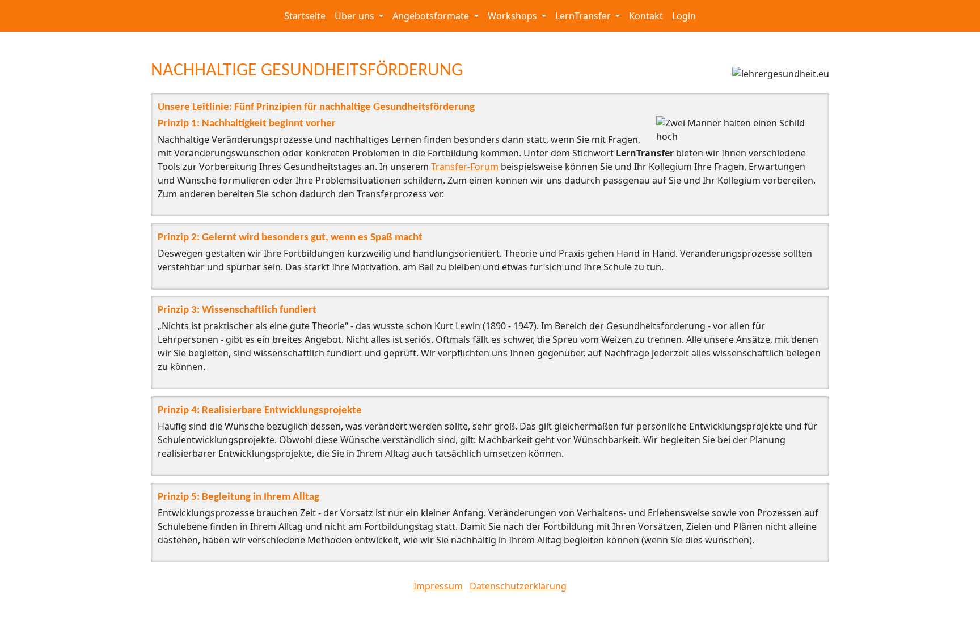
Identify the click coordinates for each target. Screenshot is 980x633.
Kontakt (646, 16)
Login (684, 16)
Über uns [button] (356, 16)
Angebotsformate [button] (431, 16)
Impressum (438, 586)
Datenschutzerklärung (518, 586)
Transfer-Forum (465, 166)
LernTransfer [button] (584, 16)
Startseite (305, 16)
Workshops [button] (513, 16)
